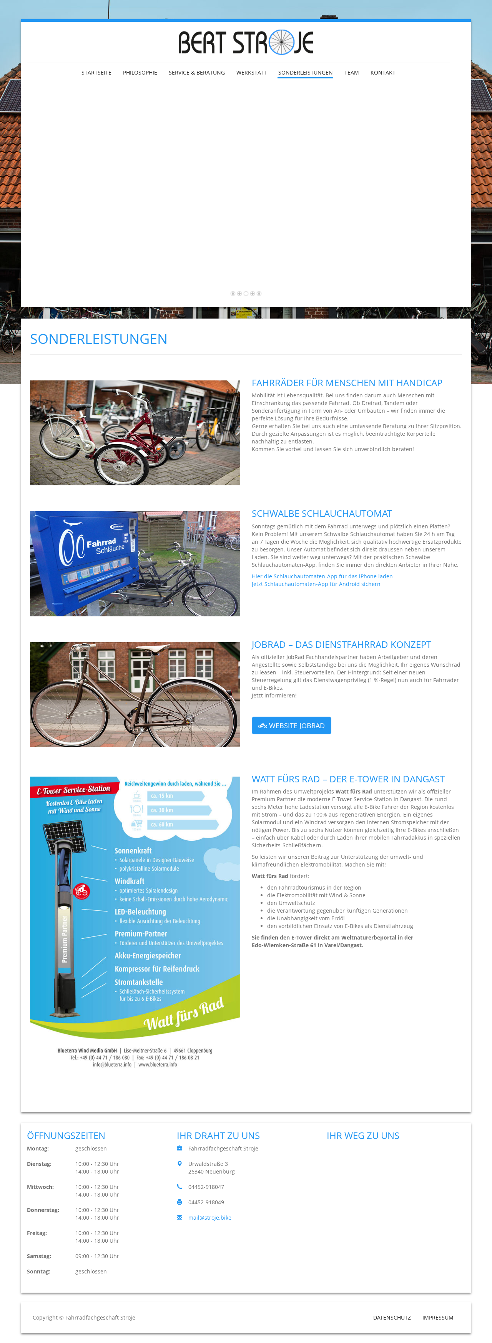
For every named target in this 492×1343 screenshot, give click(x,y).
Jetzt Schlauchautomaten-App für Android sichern (316, 584)
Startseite (96, 72)
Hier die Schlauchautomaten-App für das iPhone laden (322, 576)
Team (351, 72)
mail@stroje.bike (209, 1217)
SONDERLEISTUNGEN (305, 72)
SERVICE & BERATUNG (197, 72)
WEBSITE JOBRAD (296, 725)
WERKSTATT (251, 72)
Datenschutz (392, 1317)
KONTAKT (383, 72)
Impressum (438, 1317)
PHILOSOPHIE (140, 72)
